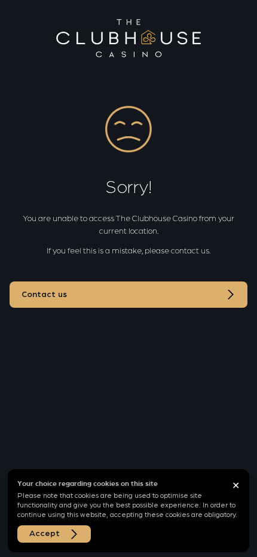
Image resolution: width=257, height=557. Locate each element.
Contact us (44, 294)
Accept (44, 534)
